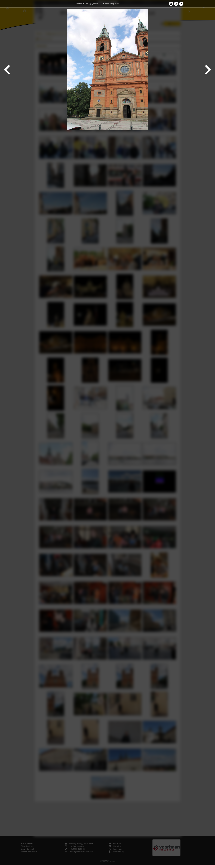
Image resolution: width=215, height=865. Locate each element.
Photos (79, 3)
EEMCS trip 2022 (112, 3)
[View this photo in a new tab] (176, 3)
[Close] (181, 3)
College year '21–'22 (93, 3)
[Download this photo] (171, 3)
